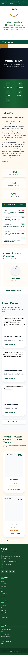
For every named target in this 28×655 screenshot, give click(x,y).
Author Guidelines (5, 615)
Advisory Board (4, 631)
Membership (4, 588)
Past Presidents (5, 634)
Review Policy (4, 617)
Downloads (4, 593)
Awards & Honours (5, 636)
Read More (5, 161)
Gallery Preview (8, 344)
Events (2, 591)
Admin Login (4, 643)
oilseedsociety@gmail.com (10, 561)
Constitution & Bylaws (6, 641)
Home (2, 581)
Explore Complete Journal (13, 540)
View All (22, 204)
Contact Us (3, 596)
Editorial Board (4, 612)
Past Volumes (4, 607)
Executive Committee (6, 629)
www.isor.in (7, 567)
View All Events (13, 421)
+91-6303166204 (8, 564)
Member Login (19, 4)
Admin (25, 4)
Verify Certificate (4, 4)
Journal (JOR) (4, 586)
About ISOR (4, 583)
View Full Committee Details (13, 290)
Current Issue (4, 605)
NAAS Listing (4, 620)
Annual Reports (4, 639)
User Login (11, 4)
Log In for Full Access (15, 489)
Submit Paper (4, 610)
